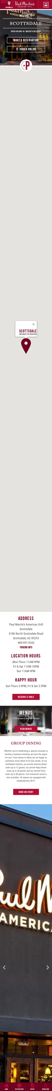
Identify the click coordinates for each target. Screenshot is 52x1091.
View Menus (26, 728)
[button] (26, 346)
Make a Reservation (26, 40)
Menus (32, 1089)
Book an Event (26, 791)
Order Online (27, 49)
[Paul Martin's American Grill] (25, 4)
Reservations (19, 1089)
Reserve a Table (26, 696)
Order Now (45, 1089)
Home (6, 1089)
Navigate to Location (27, 334)
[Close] (33, 324)
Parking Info (26, 647)
